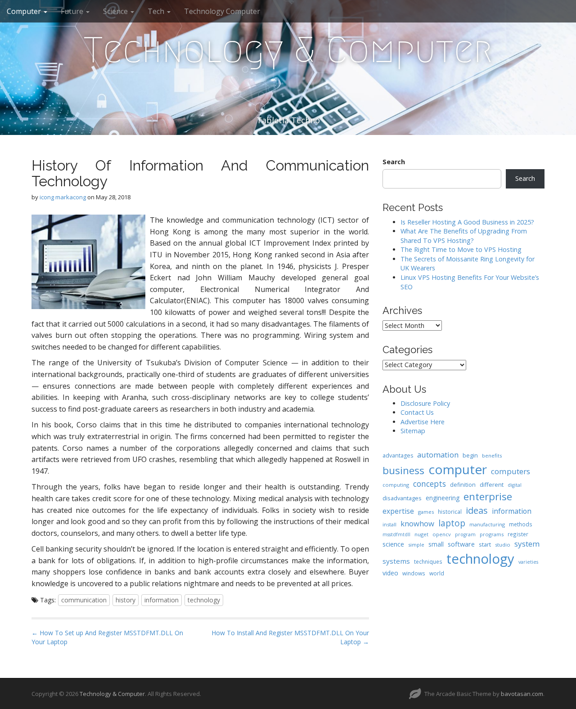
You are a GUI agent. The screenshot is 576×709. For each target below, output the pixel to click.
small (436, 544)
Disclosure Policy (425, 403)
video (390, 573)
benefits (492, 455)
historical (450, 511)
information (161, 600)
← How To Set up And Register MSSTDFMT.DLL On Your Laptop (107, 637)
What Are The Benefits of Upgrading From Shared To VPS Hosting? (463, 236)
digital (515, 485)
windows (413, 573)
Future (73, 11)
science (393, 543)
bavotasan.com (522, 694)
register (518, 534)
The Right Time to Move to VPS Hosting (461, 249)
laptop (451, 523)
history (125, 600)
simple (416, 544)
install (389, 524)
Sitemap (412, 430)
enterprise (488, 496)
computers (510, 471)
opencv (441, 534)
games (426, 511)
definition (463, 485)
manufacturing (487, 524)
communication (84, 600)
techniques (428, 561)
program (465, 534)
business (403, 470)
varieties (528, 562)
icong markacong (63, 197)
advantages (397, 455)
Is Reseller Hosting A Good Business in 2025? (467, 222)
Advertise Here (422, 421)
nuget (421, 534)
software (461, 543)
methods (520, 524)
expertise (398, 511)
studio (502, 544)
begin (470, 455)
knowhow (417, 523)
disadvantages (402, 498)
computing (395, 484)
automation (438, 454)
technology (204, 600)
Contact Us (417, 412)
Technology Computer (222, 11)
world (436, 573)
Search (393, 161)
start (485, 544)
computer (457, 469)
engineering (442, 498)
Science (116, 11)
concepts (429, 483)
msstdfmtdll (396, 534)
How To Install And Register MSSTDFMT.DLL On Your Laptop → (290, 637)
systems (396, 560)
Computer (25, 11)
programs (492, 534)
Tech (157, 11)
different (492, 484)
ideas (477, 510)
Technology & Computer (288, 50)
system (527, 543)
